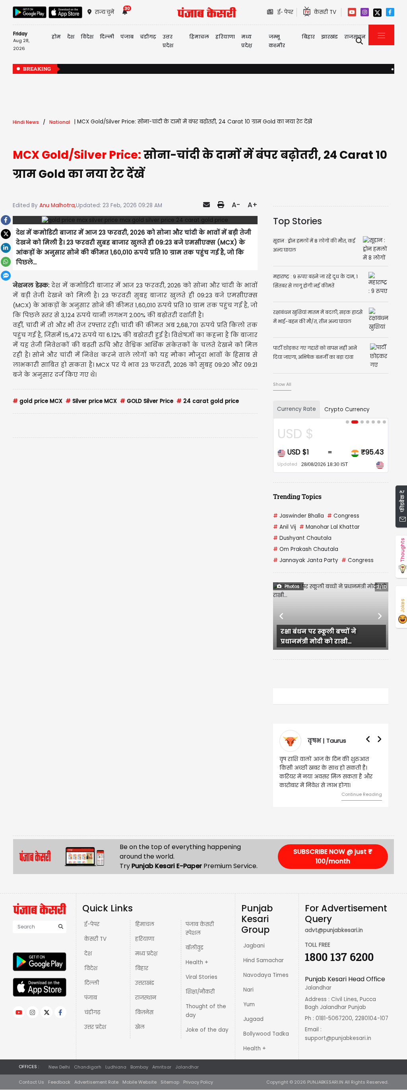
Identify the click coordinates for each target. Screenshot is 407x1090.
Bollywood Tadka (266, 1034)
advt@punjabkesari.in (334, 930)
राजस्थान (145, 997)
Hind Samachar (263, 960)
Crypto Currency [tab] (347, 409)
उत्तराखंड (144, 983)
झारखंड (329, 36)
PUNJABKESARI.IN (325, 1082)
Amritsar (161, 1067)
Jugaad (253, 1019)
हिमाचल (144, 924)
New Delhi (59, 1067)
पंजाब (90, 997)
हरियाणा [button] (225, 36)
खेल (140, 1027)
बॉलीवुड (195, 947)
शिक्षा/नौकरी (200, 992)
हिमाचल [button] (199, 36)
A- (236, 205)
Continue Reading (361, 794)
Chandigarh (87, 1067)
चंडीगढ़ (92, 1012)
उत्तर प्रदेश (168, 41)
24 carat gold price (207, 401)
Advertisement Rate (96, 1082)
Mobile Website (139, 1082)
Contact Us (31, 1082)
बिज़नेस (144, 1012)
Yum (249, 1004)
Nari (248, 990)
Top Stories (297, 221)
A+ (253, 205)
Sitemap (170, 1082)
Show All (282, 384)
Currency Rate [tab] (296, 409)
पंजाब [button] (127, 36)
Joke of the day (207, 1030)
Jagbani (254, 945)
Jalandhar (187, 1067)
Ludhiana (115, 1067)
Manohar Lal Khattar (329, 527)
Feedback (59, 1082)
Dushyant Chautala (302, 538)
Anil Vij (284, 527)
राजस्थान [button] (355, 36)
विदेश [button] (87, 36)
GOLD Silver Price (146, 401)
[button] (281, 616)
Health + (197, 962)
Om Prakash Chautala (305, 549)
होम (56, 36)
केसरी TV (95, 939)
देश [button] (70, 36)
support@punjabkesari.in (338, 1038)
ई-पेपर (91, 924)
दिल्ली (107, 36)
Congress (343, 516)
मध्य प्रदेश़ (246, 41)
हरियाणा (144, 939)
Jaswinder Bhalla (298, 516)
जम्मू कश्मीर (277, 41)
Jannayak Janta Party (305, 560)
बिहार (308, 36)
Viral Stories (201, 977)
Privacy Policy (198, 1082)
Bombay (139, 1067)
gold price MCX (37, 401)
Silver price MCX (91, 401)
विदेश (90, 968)
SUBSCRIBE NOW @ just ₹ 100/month (332, 856)
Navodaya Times (266, 975)
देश (88, 953)
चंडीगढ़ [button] (148, 36)
